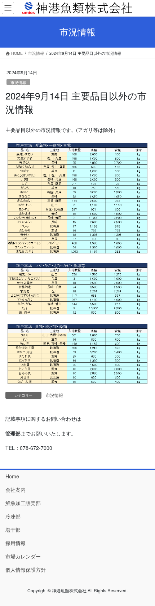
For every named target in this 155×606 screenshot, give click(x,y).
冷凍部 (13, 516)
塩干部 (13, 529)
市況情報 (18, 82)
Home (12, 476)
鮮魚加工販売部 (23, 503)
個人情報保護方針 (25, 569)
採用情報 (15, 543)
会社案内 (15, 489)
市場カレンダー (23, 556)
